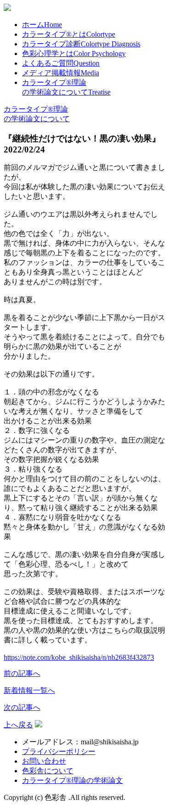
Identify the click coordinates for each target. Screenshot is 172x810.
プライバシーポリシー (58, 751)
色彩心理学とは (74, 53)
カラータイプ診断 (81, 44)
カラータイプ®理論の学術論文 (72, 780)
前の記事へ (22, 673)
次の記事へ (22, 707)
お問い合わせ (44, 761)
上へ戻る (18, 725)
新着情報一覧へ (29, 690)
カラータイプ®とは (68, 34)
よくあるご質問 (61, 63)
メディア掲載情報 (60, 73)
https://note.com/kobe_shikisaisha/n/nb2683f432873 (79, 657)
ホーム (42, 24)
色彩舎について (47, 771)
